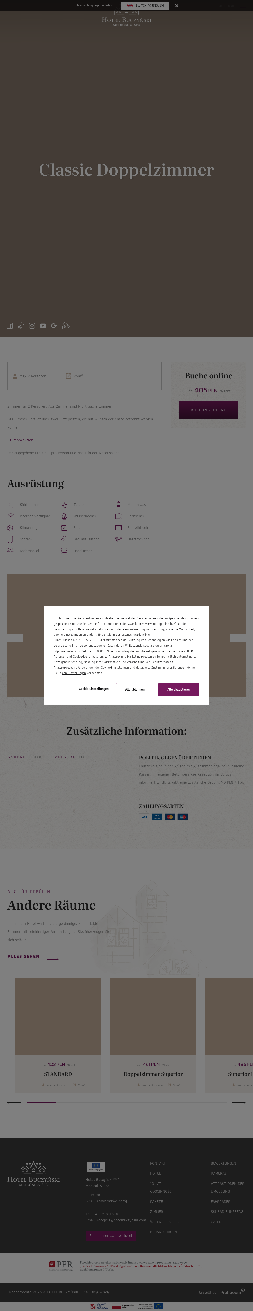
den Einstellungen (74, 673)
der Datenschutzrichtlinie (133, 634)
